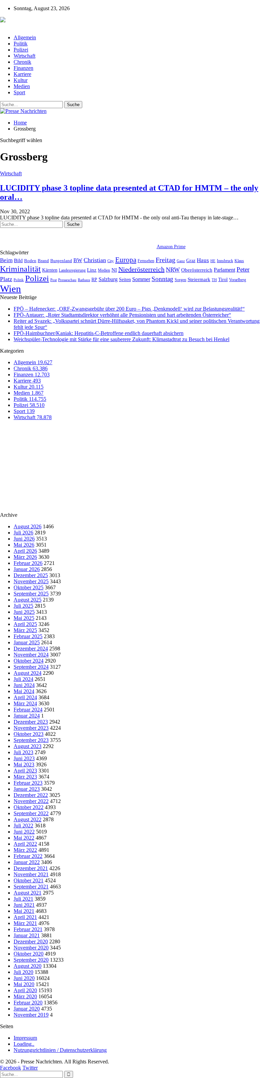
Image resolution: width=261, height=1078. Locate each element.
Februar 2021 (28, 929)
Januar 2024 (27, 716)
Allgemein (25, 37)
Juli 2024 (23, 679)
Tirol (223, 279)
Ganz (181, 261)
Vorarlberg (237, 279)
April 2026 (25, 551)
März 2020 (25, 996)
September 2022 (31, 813)
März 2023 (25, 777)
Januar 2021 (27, 935)
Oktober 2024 (29, 661)
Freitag (165, 259)
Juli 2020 (23, 972)
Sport (19, 92)
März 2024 (25, 703)
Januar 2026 (27, 569)
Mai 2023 (24, 764)
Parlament (224, 270)
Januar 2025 (27, 642)
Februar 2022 (28, 856)
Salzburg (108, 279)
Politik (21, 43)
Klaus (239, 260)
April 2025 (25, 624)
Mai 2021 (24, 911)
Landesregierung (72, 270)
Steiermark (199, 279)
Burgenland (61, 260)
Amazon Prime (171, 246)
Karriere (22, 74)
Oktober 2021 (29, 880)
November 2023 (31, 728)
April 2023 (25, 770)
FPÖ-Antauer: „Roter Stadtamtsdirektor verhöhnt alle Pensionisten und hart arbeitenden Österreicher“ (122, 315)
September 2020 (31, 960)
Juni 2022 (24, 832)
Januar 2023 (27, 789)
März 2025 (25, 630)
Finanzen (23, 68)
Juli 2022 (23, 825)
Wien (10, 288)
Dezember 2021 (31, 868)
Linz (92, 270)
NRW (173, 269)
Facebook (10, 1068)
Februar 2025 (28, 636)
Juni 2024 (24, 685)
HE (212, 261)
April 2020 (25, 990)
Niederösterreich (141, 269)
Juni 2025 (24, 612)
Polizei (21, 50)
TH (214, 280)
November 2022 (31, 801)
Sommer (141, 279)
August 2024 (27, 673)
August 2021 (27, 893)
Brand (43, 260)
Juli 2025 (23, 606)
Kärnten (49, 270)
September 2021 (31, 886)
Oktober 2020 (29, 954)
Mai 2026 (24, 545)
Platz (6, 279)
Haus (203, 260)
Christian (95, 260)
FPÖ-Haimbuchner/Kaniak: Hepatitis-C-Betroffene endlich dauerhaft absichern (99, 333)
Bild (18, 260)
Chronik (22, 62)
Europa (125, 260)
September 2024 (31, 667)
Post (53, 280)
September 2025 (31, 593)
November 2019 (31, 1015)
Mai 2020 (24, 984)
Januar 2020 (27, 1009)
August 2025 (27, 600)
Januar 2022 (27, 862)
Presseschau (67, 280)
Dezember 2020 (31, 941)
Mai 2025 (24, 618)
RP (94, 279)
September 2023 (31, 740)
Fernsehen (146, 260)
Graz (190, 260)
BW (77, 260)
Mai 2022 (24, 838)
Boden (30, 260)
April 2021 (25, 917)
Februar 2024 (28, 709)
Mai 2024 (24, 691)
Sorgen (180, 280)
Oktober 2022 (29, 807)
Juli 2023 (23, 752)
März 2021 (25, 923)
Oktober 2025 (29, 587)
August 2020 (27, 966)
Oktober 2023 (29, 734)
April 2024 (25, 697)
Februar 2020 (28, 1002)
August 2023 (27, 746)
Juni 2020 (24, 978)
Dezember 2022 (31, 795)
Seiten (125, 279)
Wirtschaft (24, 56)
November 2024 (31, 655)
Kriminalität (20, 268)
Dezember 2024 (31, 648)
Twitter (30, 1068)
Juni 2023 (24, 758)
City (110, 261)
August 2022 (27, 819)
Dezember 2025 (31, 575)
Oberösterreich (196, 270)
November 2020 (31, 947)
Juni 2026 (24, 539)
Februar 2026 (28, 563)
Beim (6, 260)
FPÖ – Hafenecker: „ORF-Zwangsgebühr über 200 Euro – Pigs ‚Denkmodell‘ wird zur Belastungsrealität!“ (129, 309)
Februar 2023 (28, 783)
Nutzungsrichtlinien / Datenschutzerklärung (60, 1050)
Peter (243, 269)
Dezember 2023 (31, 722)
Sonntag (162, 278)
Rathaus (84, 280)
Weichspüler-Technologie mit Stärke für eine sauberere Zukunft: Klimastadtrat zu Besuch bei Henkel (121, 339)
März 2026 (25, 557)
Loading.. (24, 1044)
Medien (22, 86)
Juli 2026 (23, 532)
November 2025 (31, 581)
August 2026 (27, 526)
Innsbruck (225, 260)
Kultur (21, 80)
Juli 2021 (23, 899)
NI (114, 270)
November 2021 (31, 874)
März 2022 (25, 850)
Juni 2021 (24, 905)
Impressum (25, 1038)
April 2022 (25, 844)
